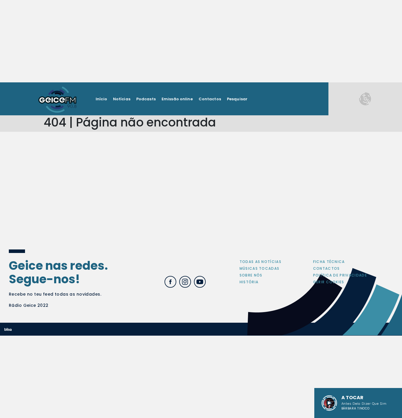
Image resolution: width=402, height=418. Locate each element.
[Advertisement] (201, 41)
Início (101, 99)
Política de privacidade (340, 275)
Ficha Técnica (329, 261)
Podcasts (146, 99)
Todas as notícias (260, 261)
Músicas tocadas (260, 268)
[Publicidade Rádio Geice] (365, 98)
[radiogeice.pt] (57, 99)
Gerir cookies (328, 281)
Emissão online (177, 99)
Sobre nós (251, 275)
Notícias (121, 99)
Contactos (210, 99)
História (249, 281)
